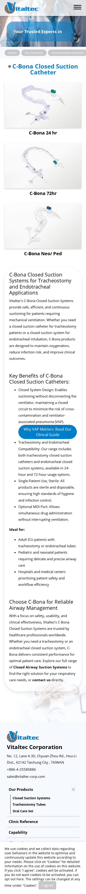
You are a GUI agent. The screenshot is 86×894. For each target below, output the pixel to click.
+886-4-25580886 (21, 769)
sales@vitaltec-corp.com (26, 776)
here (20, 879)
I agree (47, 885)
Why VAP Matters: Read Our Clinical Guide (48, 432)
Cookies (54, 862)
